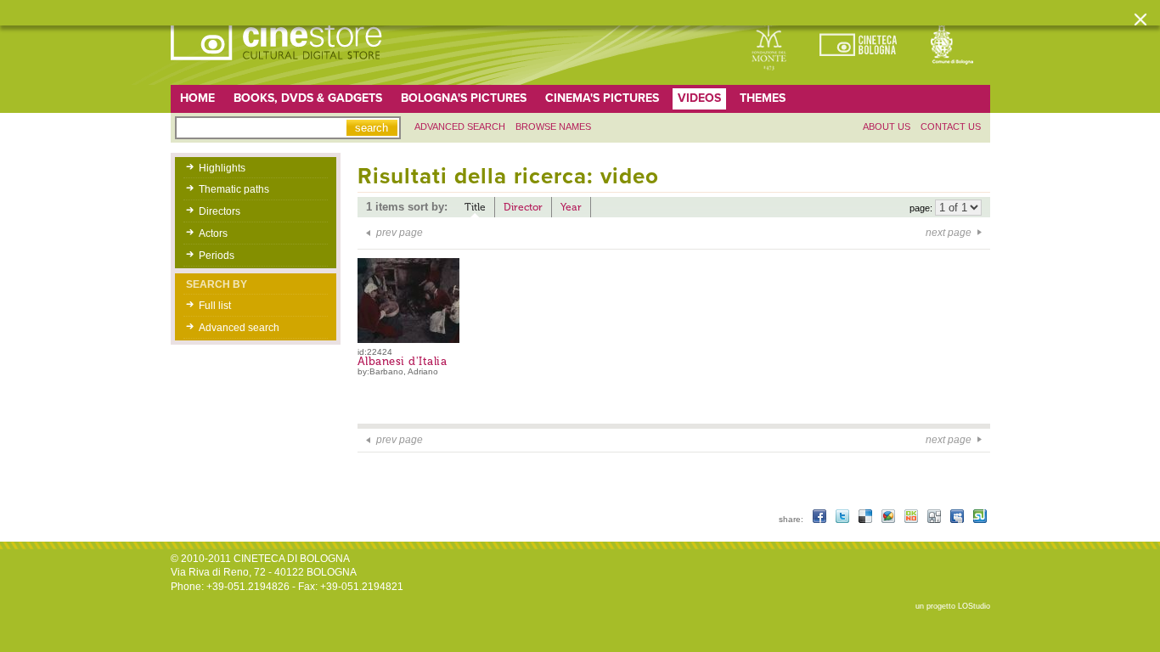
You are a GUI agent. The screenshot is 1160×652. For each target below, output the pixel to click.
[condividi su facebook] (821, 519)
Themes (763, 98)
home (197, 98)
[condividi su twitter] (844, 519)
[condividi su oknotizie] (912, 519)
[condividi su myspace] (958, 519)
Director (523, 207)
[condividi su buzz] (889, 519)
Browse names (553, 126)
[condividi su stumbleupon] (980, 519)
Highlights (222, 168)
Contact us (951, 126)
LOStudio (974, 606)
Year (571, 207)
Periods (216, 255)
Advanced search (459, 126)
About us (886, 126)
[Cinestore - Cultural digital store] (278, 69)
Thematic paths (234, 189)
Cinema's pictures (602, 98)
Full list (215, 306)
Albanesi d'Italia (403, 361)
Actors (213, 233)
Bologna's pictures (464, 98)
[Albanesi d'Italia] (414, 340)
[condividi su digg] (935, 519)
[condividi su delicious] (867, 519)
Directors (219, 211)
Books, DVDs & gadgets (308, 98)
